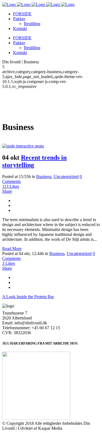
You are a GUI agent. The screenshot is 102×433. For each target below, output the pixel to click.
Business (43, 176)
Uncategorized (66, 176)
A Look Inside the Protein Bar (28, 296)
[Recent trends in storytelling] (23, 146)
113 (10, 186)
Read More (11, 248)
